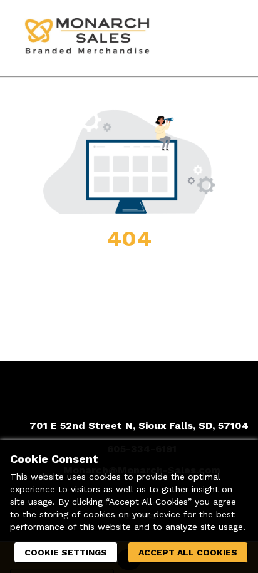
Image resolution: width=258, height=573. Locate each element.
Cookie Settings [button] (65, 552)
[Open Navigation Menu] (223, 38)
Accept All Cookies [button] (187, 552)
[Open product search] (198, 38)
